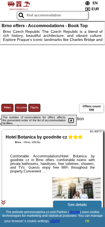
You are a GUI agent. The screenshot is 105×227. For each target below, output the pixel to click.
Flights (34, 107)
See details (77, 204)
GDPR (55, 221)
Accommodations (21, 107)
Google (74, 212)
